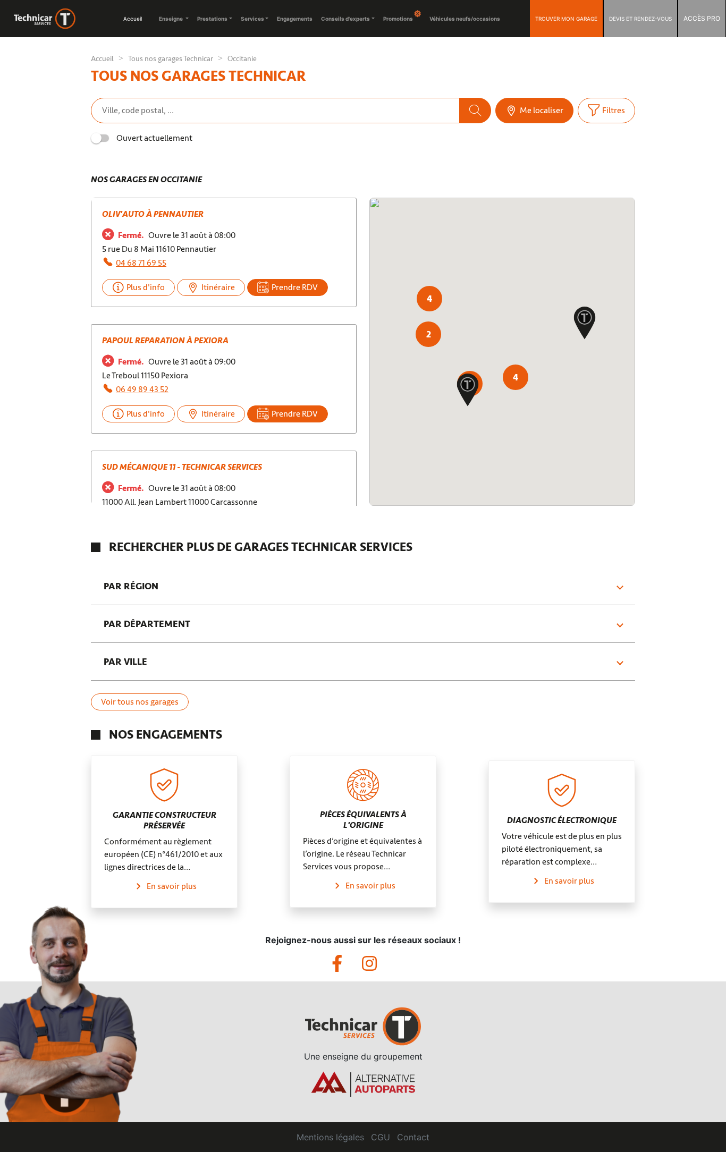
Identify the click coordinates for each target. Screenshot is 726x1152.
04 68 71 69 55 (141, 263)
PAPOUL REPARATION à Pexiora (165, 340)
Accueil (132, 18)
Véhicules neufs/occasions (464, 18)
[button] (468, 391)
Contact (413, 1137)
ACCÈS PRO (701, 18)
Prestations (212, 18)
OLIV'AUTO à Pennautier (153, 214)
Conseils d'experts (345, 18)
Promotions (398, 18)
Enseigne (171, 18)
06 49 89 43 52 (142, 389)
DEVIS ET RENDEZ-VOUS (640, 18)
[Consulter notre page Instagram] (378, 966)
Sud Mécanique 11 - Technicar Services (182, 467)
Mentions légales (330, 1137)
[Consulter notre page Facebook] (347, 966)
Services (252, 18)
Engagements (295, 18)
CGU (380, 1137)
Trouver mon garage (566, 18)
